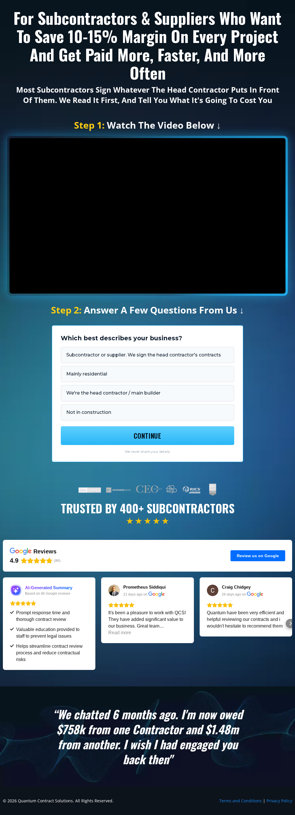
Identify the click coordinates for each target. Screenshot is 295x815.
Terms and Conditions (240, 800)
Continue (147, 436)
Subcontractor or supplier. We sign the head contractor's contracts (143, 355)
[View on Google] (114, 590)
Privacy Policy (279, 800)
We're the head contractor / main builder (113, 393)
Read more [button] (119, 632)
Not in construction (88, 412)
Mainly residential (86, 374)
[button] (4, 623)
